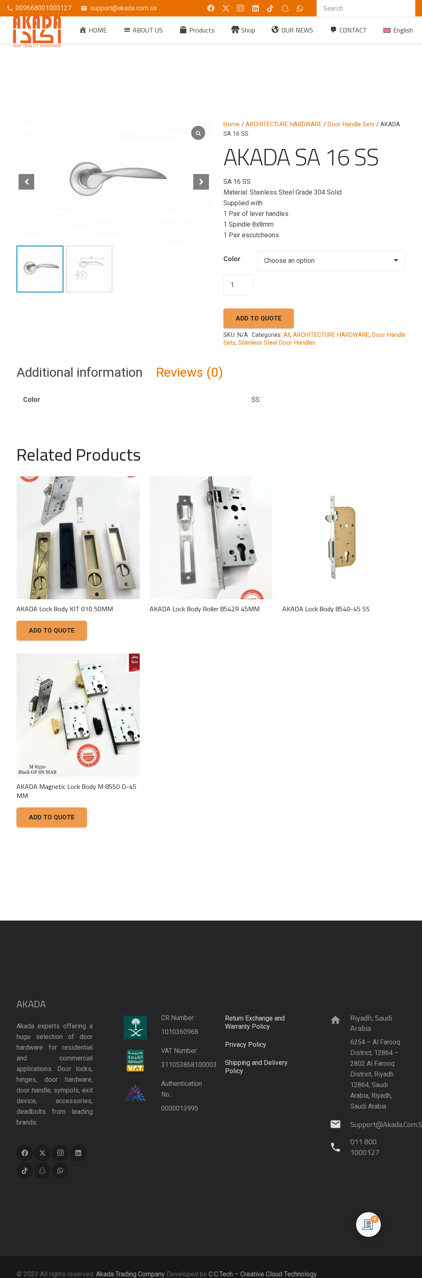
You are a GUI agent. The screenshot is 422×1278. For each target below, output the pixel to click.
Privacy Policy (245, 1044)
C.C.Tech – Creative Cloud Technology (263, 1274)
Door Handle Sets (351, 124)
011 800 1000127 (364, 1147)
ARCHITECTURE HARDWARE (284, 124)
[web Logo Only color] (39, 30)
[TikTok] (270, 8)
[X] (225, 8)
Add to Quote (258, 318)
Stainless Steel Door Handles (276, 342)
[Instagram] (240, 8)
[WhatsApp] (300, 8)
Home (231, 124)
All (287, 335)
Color (232, 259)
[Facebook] (24, 1153)
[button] (220, 30)
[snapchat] (285, 8)
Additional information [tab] (79, 372)
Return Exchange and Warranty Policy (255, 1022)
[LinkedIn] (255, 8)
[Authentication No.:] (141, 1093)
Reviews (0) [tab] (189, 372)
